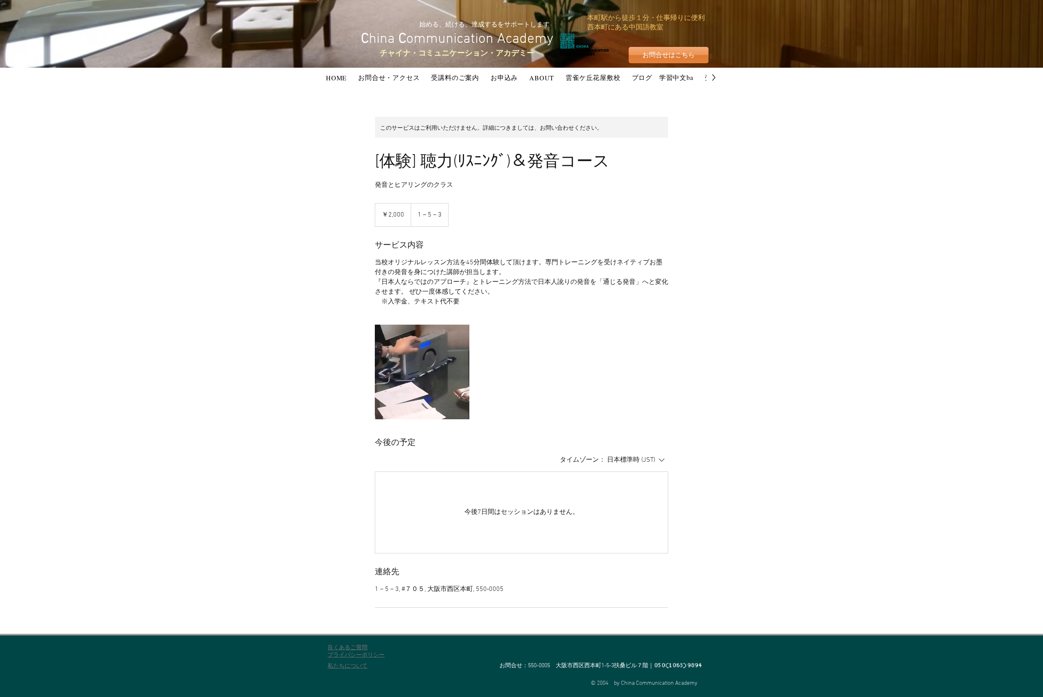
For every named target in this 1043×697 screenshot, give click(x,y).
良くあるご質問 (347, 647)
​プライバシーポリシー (356, 655)
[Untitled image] (422, 372)
